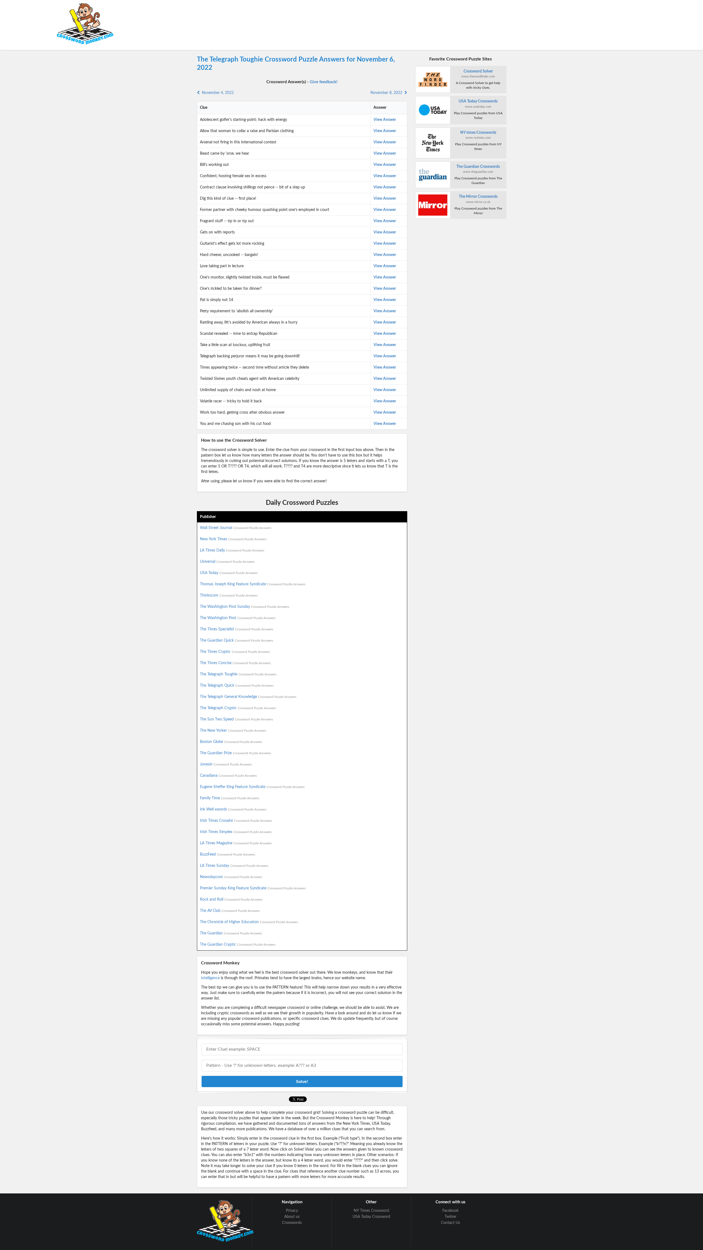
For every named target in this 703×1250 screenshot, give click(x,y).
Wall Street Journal (235, 528)
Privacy (292, 1211)
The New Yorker (233, 731)
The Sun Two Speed (236, 719)
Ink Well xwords (233, 809)
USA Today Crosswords (478, 101)
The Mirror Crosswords (478, 197)
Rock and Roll (231, 899)
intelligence (210, 978)
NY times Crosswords (478, 133)
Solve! (302, 1081)
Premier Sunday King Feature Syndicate (253, 888)
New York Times (233, 539)
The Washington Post (237, 618)
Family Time (229, 798)
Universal (227, 562)
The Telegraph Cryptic (238, 708)
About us (292, 1217)
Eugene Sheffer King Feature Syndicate (252, 787)
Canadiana (228, 776)
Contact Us (450, 1223)
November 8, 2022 (387, 93)
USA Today (229, 573)
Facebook (450, 1211)
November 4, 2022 (217, 93)
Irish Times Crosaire (236, 821)
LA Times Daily (232, 550)
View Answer (384, 120)
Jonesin (226, 764)
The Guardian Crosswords (478, 167)
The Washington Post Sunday (244, 607)
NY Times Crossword (371, 1211)
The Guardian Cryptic (237, 944)
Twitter (450, 1217)
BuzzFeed (227, 854)
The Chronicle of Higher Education (249, 922)
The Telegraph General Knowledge (248, 697)
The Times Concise (235, 663)
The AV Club (230, 911)
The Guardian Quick (236, 640)
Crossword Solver (478, 71)
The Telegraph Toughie (238, 674)
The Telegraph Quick (237, 685)
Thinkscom (229, 595)
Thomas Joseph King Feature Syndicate (252, 584)
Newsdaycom (231, 877)
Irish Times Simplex (236, 832)
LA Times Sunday (234, 866)
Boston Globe (231, 742)
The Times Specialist (236, 629)
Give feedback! (323, 82)
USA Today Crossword (371, 1217)
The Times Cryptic (235, 652)
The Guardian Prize (235, 753)
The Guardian (231, 933)
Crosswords (292, 1223)
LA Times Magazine (236, 843)
